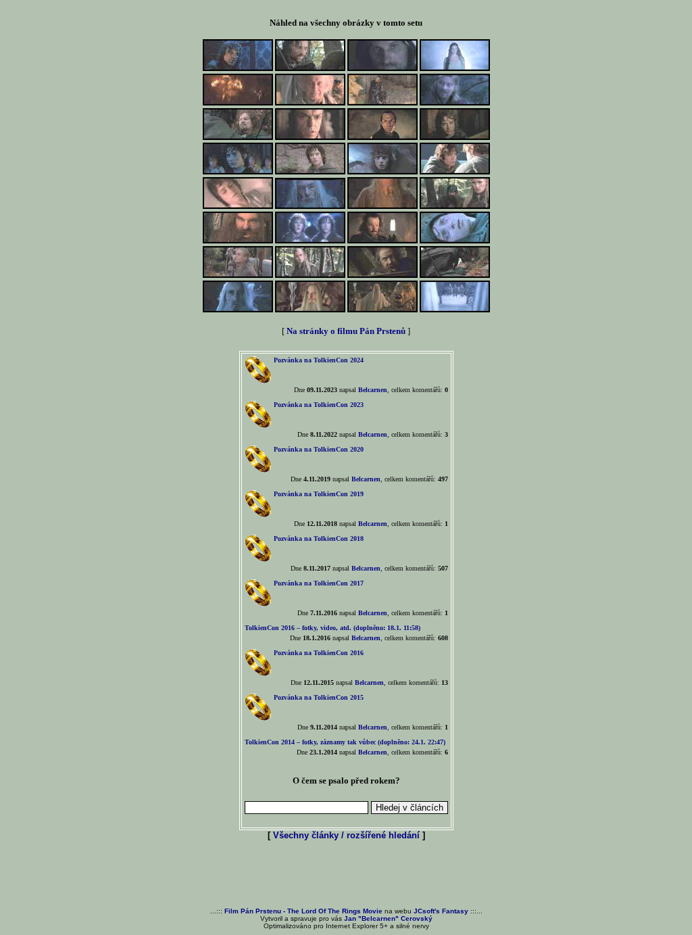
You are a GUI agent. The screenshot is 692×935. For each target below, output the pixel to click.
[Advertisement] (346, 875)
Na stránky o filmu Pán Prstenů (346, 331)
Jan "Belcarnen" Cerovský (388, 918)
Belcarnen (372, 389)
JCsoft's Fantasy (441, 911)
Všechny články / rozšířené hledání (346, 835)
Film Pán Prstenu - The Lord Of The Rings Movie (303, 911)
